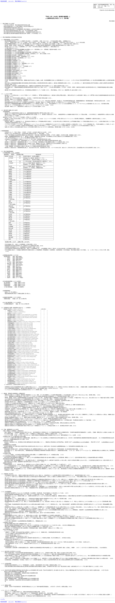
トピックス (11, 1)
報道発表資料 (4, 1)
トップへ (3, 599)
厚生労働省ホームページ (21, 1)
